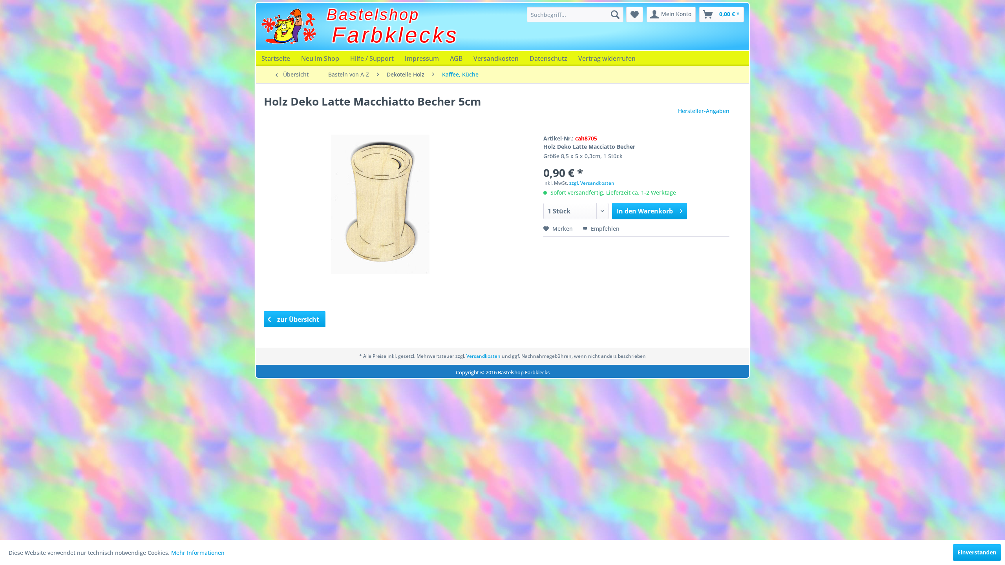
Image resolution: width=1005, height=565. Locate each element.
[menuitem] (575, 14)
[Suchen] (615, 14)
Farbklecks (395, 35)
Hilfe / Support (372, 58)
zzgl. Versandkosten (591, 183)
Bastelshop (373, 14)
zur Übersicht (297, 319)
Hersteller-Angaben (703, 111)
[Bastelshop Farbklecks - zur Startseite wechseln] (288, 26)
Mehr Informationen (198, 552)
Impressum (422, 58)
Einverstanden (976, 552)
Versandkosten (496, 58)
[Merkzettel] (634, 14)
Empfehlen (604, 228)
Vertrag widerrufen (607, 58)
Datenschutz (548, 58)
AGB (456, 58)
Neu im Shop (320, 58)
